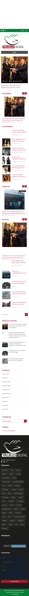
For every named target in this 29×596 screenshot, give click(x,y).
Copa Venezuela (6, 481)
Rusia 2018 (17, 512)
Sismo (9, 516)
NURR (10, 512)
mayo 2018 (5, 409)
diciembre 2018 (6, 381)
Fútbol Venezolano (18, 493)
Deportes (22, 191)
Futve (3, 493)
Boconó (18, 470)
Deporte (10, 485)
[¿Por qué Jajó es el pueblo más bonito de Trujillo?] (6, 151)
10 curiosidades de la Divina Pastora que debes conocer (18, 141)
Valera (22, 524)
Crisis (3, 485)
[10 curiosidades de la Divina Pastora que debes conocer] (6, 142)
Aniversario (4, 470)
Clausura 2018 (5, 477)
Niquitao (4, 512)
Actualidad (22, 98)
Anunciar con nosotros (18, 592)
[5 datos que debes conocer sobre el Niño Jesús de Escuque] (6, 130)
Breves (11, 474)
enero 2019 (5, 377)
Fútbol (9, 493)
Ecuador (21, 489)
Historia (20, 497)
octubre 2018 (5, 389)
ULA (16, 524)
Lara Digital (9, 592)
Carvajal (18, 474)
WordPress (22, 590)
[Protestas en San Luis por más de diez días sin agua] (6, 285)
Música (16, 509)
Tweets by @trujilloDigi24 (8, 430)
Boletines (4, 474)
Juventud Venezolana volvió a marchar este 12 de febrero (19, 293)
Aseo (12, 470)
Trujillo (3, 524)
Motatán (12, 505)
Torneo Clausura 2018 (19, 516)
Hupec (3, 501)
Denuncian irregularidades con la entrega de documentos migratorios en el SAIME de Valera (14, 213)
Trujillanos (12, 520)
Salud (3, 516)
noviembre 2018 (6, 385)
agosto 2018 (5, 397)
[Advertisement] (14, 14)
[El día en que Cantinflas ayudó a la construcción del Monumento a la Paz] (6, 160)
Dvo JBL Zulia (5, 489)
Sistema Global (8, 590)
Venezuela (4, 528)
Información (11, 501)
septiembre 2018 (6, 393)
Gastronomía (5, 497)
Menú (22, 30)
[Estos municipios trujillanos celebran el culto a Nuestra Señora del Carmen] (6, 178)
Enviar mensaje (14, 581)
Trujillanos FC (21, 520)
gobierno (13, 497)
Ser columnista (15, 594)
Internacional (20, 501)
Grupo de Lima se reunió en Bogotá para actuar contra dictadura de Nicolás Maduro (13, 120)
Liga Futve (4, 505)
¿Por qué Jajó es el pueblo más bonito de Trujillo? (19, 150)
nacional (23, 509)
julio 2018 (4, 401)
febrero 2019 (5, 374)
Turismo (10, 524)
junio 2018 (5, 405)
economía (14, 489)
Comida (14, 477)
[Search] (26, 314)
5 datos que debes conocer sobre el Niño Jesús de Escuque (19, 132)
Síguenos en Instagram (19, 546)
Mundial (19, 505)
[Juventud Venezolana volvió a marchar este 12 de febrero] (6, 295)
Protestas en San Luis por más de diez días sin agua (19, 283)
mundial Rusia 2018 (6, 509)
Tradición (4, 520)
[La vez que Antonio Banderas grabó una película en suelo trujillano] (6, 169)
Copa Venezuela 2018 (18, 481)
